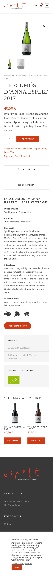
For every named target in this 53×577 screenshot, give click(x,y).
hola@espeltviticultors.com (16, 501)
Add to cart (28, 139)
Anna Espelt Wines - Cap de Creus (30, 148)
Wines (18, 75)
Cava (24, 75)
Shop (12, 75)
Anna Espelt (14, 156)
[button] (44, 26)
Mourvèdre (26, 156)
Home (6, 75)
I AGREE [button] (17, 567)
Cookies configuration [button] (22, 563)
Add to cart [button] (12, 440)
